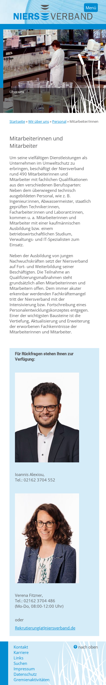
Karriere (21, 652)
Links (18, 658)
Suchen (20, 663)
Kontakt (21, 647)
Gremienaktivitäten (31, 679)
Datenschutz (25, 674)
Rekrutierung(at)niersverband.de (45, 628)
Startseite (17, 121)
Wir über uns (38, 121)
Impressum (24, 668)
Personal (59, 121)
